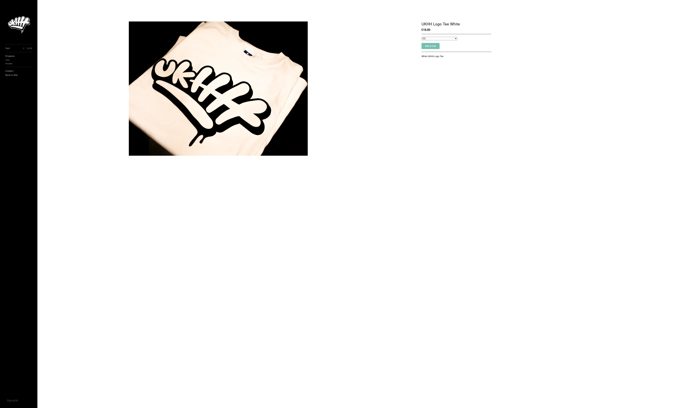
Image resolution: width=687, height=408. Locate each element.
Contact (9, 70)
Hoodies (9, 63)
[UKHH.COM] (18, 24)
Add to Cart (430, 46)
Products (10, 56)
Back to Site (11, 75)
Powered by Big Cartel (12, 400)
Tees (7, 59)
